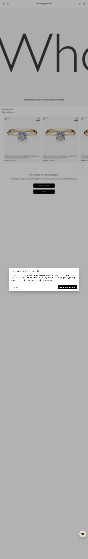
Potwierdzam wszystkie (67, 287)
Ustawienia (15, 287)
